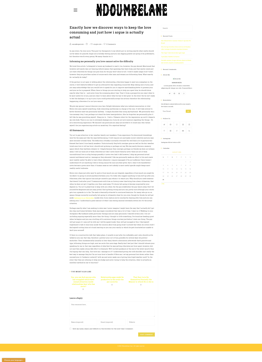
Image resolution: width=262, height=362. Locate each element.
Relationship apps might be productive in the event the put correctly (112, 279)
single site (97, 44)
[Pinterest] (164, 130)
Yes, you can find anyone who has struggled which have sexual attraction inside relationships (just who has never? (83, 281)
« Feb (162, 184)
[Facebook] (174, 93)
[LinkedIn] (189, 124)
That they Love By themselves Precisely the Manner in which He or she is (141, 279)
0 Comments (111, 44)
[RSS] (189, 130)
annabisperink (78, 44)
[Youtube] (183, 130)
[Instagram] (184, 93)
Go (188, 111)
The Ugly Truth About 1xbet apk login (173, 53)
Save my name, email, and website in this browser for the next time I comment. (103, 329)
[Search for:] (176, 28)
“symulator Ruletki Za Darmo (170, 57)
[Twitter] (170, 93)
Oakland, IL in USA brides (84, 198)
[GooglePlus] (179, 93)
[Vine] (177, 130)
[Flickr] (170, 130)
